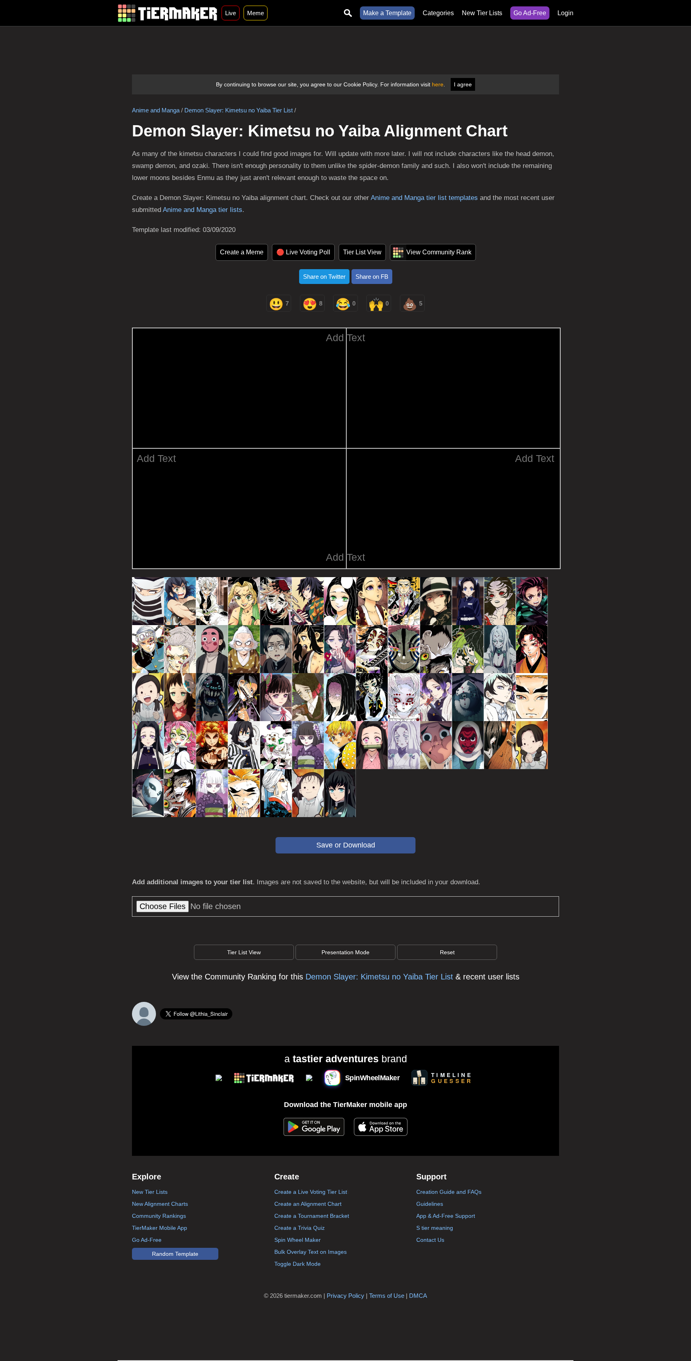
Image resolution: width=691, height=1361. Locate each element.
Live (230, 13)
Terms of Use (386, 1295)
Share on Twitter (324, 276)
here (437, 84)
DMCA (418, 1295)
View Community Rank (438, 252)
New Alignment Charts (160, 1204)
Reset (447, 952)
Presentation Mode (345, 952)
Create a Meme (242, 252)
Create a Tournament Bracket (311, 1216)
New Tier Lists (482, 13)
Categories (438, 13)
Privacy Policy (345, 1295)
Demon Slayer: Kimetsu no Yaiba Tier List (238, 110)
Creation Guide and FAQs (448, 1192)
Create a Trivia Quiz (299, 1228)
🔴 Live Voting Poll (303, 252)
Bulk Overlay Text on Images (310, 1252)
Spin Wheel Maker (297, 1240)
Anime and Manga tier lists (202, 210)
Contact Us (430, 1240)
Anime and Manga (156, 110)
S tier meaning (434, 1228)
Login (565, 13)
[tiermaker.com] (168, 13)
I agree (463, 84)
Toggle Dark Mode (297, 1264)
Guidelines (429, 1204)
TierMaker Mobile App (159, 1228)
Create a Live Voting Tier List (310, 1192)
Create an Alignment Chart (308, 1204)
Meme (255, 13)
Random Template (175, 1254)
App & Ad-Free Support (445, 1216)
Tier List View (362, 252)
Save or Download (345, 845)
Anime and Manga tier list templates (424, 198)
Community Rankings (159, 1216)
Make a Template (387, 13)
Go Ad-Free (529, 13)
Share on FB (371, 276)
